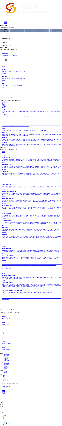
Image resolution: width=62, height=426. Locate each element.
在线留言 (5, 22)
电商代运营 (4, 106)
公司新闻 (3, 151)
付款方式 (5, 376)
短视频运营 (6, 357)
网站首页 (3, 390)
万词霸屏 (3, 105)
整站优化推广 (4, 103)
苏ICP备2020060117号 (6, 386)
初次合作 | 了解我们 (3, 97)
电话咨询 (3, 393)
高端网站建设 (4, 102)
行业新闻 (3, 152)
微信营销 (3, 107)
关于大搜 (5, 21)
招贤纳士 (5, 23)
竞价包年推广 (6, 360)
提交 (3, 424)
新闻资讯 (5, 20)
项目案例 (3, 391)
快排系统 (3, 104)
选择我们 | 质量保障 (10, 97)
